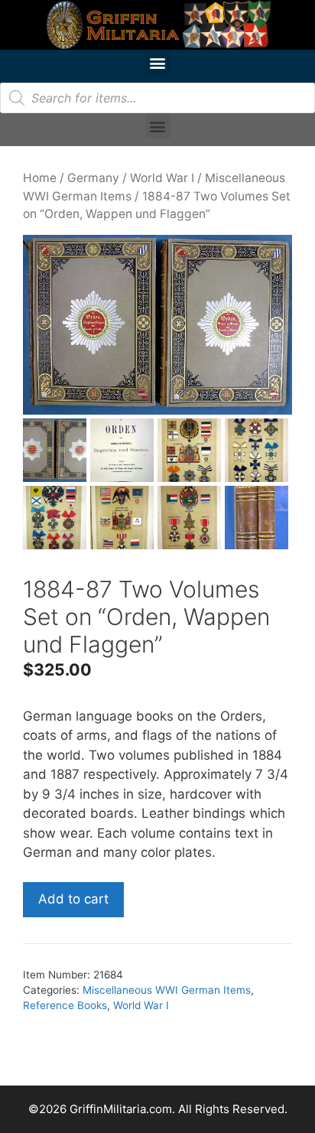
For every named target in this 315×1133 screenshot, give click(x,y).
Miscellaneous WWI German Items (167, 990)
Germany (93, 178)
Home (40, 178)
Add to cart (73, 899)
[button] (157, 62)
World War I (162, 178)
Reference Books (65, 1005)
